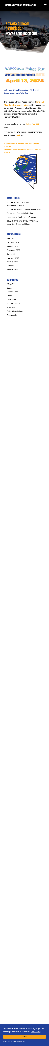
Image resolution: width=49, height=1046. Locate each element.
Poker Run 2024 (33, 124)
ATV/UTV (10, 284)
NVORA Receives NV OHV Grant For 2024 (23, 209)
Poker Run (24, 93)
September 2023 (13, 250)
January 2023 (12, 262)
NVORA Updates (13, 303)
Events (6, 93)
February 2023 (13, 258)
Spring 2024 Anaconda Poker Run (20, 213)
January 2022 (12, 269)
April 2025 (11, 238)
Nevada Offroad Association (17, 90)
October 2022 (12, 265)
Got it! (24, 1037)
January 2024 (12, 246)
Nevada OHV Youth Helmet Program (21, 217)
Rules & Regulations (14, 311)
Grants (9, 296)
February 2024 (13, 242)
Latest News (14, 93)
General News (12, 292)
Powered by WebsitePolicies (14, 1041)
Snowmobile (12, 315)
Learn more (35, 1031)
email (17, 135)
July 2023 (11, 254)
